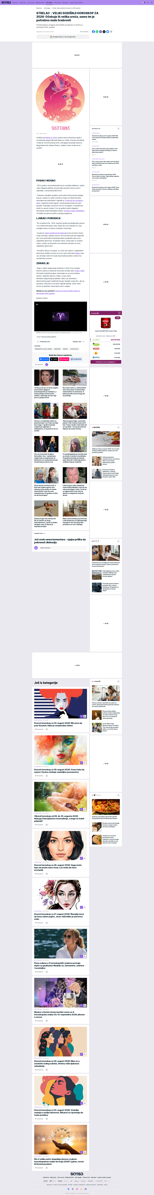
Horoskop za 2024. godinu (43, 349)
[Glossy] (76, 1181)
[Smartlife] (90, 1181)
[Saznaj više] (118, 427)
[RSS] (81, 1189)
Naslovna (39, 8)
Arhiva (105, 1184)
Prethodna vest (45, 341)
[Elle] (66, 1181)
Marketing (100, 1184)
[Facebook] (68, 1189)
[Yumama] (98, 1181)
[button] (84, 31)
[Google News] (85, 1189)
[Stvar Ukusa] (108, 1181)
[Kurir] (45, 1181)
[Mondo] (53, 1181)
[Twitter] (73, 1189)
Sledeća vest (77, 341)
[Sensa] (6, 2)
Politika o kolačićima (79, 1184)
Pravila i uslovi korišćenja (60, 1184)
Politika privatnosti (91, 1184)
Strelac (65, 349)
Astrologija (47, 8)
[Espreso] (60, 1181)
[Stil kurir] (71, 1181)
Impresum (49, 1184)
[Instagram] (77, 1189)
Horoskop (57, 349)
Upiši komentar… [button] (45, 548)
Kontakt (70, 1184)
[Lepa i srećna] (83, 1181)
